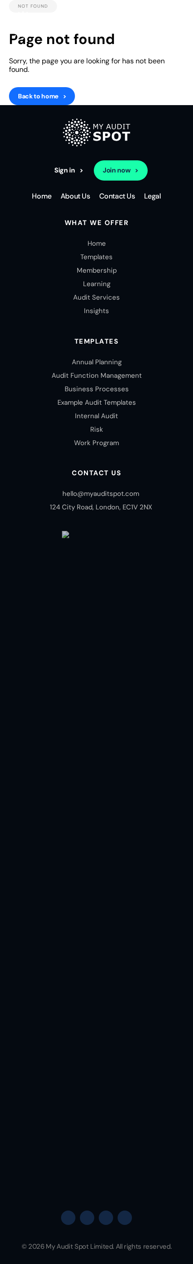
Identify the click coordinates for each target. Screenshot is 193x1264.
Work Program (96, 442)
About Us (75, 196)
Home (41, 196)
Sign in (64, 170)
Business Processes (97, 389)
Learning (96, 283)
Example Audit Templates (96, 402)
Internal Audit (96, 415)
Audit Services (96, 297)
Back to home (38, 96)
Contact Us (117, 196)
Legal (152, 196)
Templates (96, 256)
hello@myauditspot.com (100, 493)
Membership (97, 270)
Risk (96, 429)
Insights (96, 310)
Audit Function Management (97, 375)
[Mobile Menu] (177, 26)
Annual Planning (97, 362)
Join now (116, 170)
